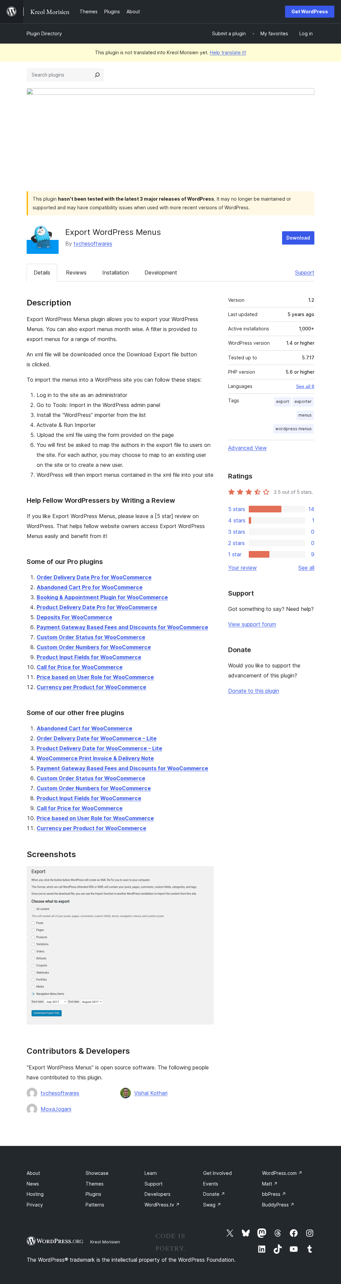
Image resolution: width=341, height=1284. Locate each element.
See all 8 (305, 386)
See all (306, 567)
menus (305, 415)
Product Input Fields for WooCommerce (89, 657)
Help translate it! (228, 52)
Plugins (93, 1194)
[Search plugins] (97, 75)
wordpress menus (293, 428)
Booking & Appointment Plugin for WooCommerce (102, 597)
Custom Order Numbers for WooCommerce (94, 647)
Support (304, 272)
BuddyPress (278, 1204)
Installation (115, 272)
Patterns (95, 1204)
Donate (214, 1194)
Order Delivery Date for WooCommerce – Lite (97, 738)
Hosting (35, 1194)
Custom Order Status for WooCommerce (91, 637)
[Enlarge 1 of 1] (204, 875)
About (33, 1173)
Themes (95, 1184)
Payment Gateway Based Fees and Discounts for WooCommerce (122, 627)
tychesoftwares (93, 243)
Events (210, 1184)
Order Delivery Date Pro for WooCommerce (94, 577)
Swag (212, 1204)
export (282, 401)
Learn (151, 1173)
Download (298, 238)
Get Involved (217, 1173)
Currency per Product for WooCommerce (91, 687)
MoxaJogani (56, 1109)
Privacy (35, 1204)
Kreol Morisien (105, 1241)
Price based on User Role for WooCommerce (95, 677)
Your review (242, 567)
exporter (303, 401)
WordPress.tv (162, 1204)
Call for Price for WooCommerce (80, 667)
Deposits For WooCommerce (74, 617)
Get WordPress (309, 11)
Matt (270, 1184)
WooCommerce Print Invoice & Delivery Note (95, 758)
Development (161, 272)
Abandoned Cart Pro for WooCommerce (90, 587)
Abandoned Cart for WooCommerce (84, 728)
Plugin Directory (44, 33)
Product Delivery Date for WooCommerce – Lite (99, 748)
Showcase (97, 1173)
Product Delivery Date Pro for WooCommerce (97, 607)
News (33, 1184)
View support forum (252, 624)
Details (42, 272)
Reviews (76, 272)
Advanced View (247, 448)
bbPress (274, 1194)
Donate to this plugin (253, 690)
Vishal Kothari (151, 1093)
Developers (157, 1194)
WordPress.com (282, 1173)
